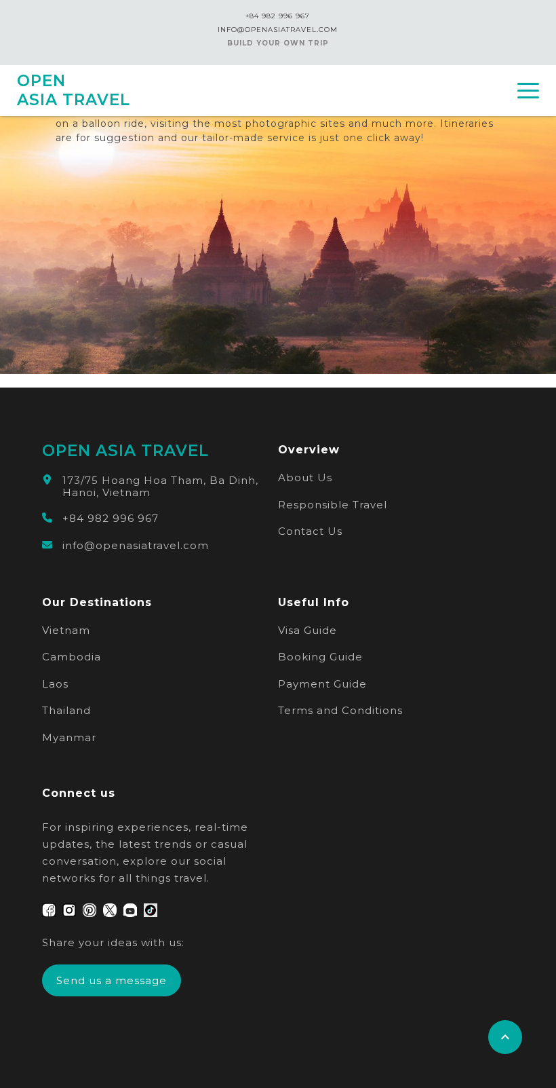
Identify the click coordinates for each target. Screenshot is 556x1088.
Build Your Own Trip (278, 43)
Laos (55, 683)
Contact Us (310, 531)
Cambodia (71, 656)
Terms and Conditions (340, 710)
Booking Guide (320, 656)
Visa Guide (307, 630)
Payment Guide (322, 683)
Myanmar (69, 737)
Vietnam (66, 630)
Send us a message (111, 980)
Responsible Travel (332, 504)
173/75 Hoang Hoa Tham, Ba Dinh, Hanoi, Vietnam (160, 486)
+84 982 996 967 (277, 16)
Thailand (66, 710)
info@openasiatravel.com (135, 546)
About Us (305, 477)
